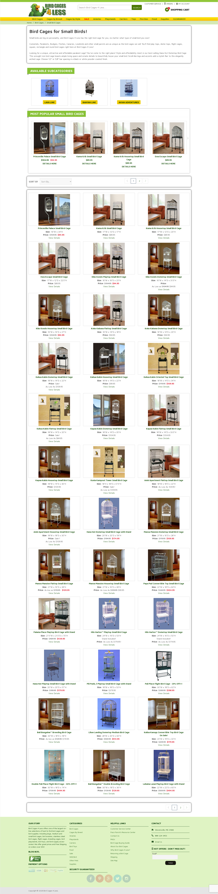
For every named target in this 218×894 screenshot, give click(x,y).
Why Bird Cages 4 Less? (120, 850)
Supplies (165, 19)
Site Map (114, 860)
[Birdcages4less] (51, 9)
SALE (86, 19)
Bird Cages (37, 19)
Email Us (158, 842)
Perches (144, 19)
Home (29, 23)
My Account (183, 4)
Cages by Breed (54, 19)
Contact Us (115, 836)
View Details (54, 238)
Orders (169, 4)
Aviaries (97, 19)
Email (154, 854)
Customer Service (153, 4)
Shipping (114, 857)
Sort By (33, 181)
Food (154, 19)
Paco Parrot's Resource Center (123, 832)
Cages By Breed (76, 832)
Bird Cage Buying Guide (120, 843)
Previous (30, 138)
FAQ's (113, 839)
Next (188, 138)
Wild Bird (73, 857)
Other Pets (74, 860)
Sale (71, 853)
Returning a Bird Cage (119, 853)
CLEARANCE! (179, 19)
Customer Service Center (121, 829)
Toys (133, 19)
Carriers (123, 19)
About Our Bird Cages (119, 846)
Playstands (110, 19)
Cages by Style (73, 19)
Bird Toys (73, 846)
